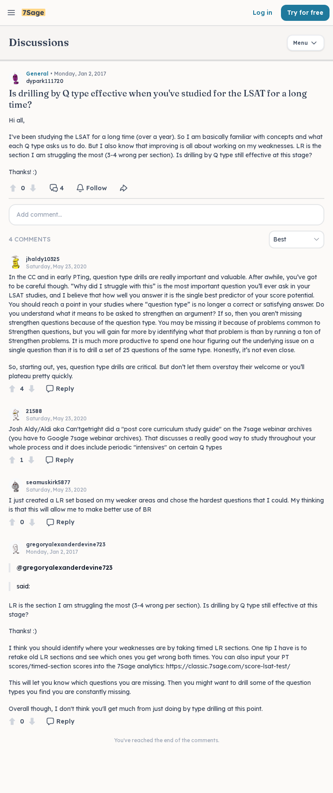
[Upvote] (13, 188)
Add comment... (39, 214)
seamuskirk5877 (48, 482)
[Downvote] (33, 188)
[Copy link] (123, 188)
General (37, 73)
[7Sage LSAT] (34, 13)
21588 (34, 411)
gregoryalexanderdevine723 (65, 544)
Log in (262, 13)
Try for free (305, 13)
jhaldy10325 (42, 259)
